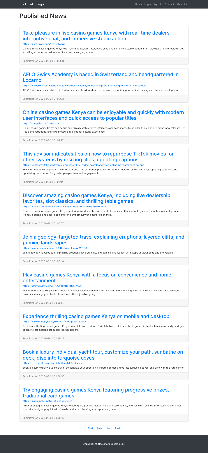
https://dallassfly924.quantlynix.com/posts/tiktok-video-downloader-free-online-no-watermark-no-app (83, 164)
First (90, 428)
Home (138, 4)
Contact (169, 4)
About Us (181, 4)
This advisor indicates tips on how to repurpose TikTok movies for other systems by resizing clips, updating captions (98, 157)
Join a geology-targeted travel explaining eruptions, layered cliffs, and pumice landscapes (103, 240)
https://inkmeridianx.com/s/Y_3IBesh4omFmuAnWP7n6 (55, 248)
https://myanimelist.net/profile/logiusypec (47, 400)
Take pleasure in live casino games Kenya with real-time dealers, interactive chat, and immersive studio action (97, 36)
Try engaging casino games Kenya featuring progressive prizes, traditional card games (96, 393)
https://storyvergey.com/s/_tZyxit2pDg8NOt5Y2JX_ (53, 285)
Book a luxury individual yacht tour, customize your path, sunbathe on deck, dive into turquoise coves (103, 355)
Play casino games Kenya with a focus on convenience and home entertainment (97, 277)
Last (117, 428)
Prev (99, 428)
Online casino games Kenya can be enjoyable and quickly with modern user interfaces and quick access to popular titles (103, 115)
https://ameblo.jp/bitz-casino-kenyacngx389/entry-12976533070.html (64, 206)
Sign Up (157, 4)
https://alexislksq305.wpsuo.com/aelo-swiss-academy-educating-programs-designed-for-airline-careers (84, 85)
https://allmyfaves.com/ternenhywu (44, 43)
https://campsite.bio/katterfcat (41, 123)
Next (108, 428)
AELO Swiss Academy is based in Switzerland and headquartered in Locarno (101, 77)
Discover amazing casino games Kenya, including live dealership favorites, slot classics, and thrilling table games (96, 198)
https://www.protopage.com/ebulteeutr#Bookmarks (53, 363)
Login (147, 4)
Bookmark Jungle (31, 4)
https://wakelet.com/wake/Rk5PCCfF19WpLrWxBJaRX (54, 321)
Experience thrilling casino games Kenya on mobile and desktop (96, 316)
